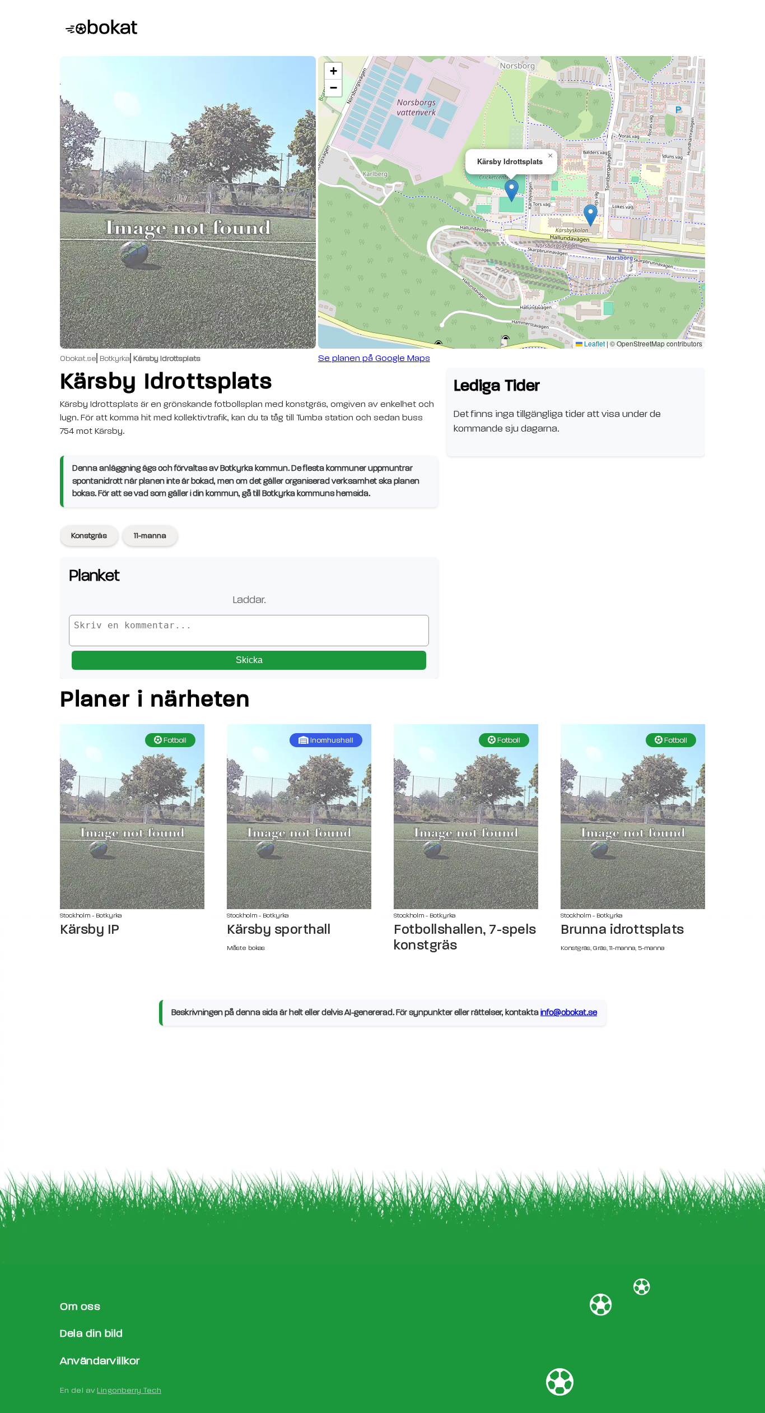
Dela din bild (91, 1333)
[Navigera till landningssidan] (98, 28)
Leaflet (593, 343)
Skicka (249, 660)
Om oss (80, 1306)
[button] (512, 190)
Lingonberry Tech (129, 1390)
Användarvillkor (100, 1360)
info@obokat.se (568, 1012)
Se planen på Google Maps (374, 358)
